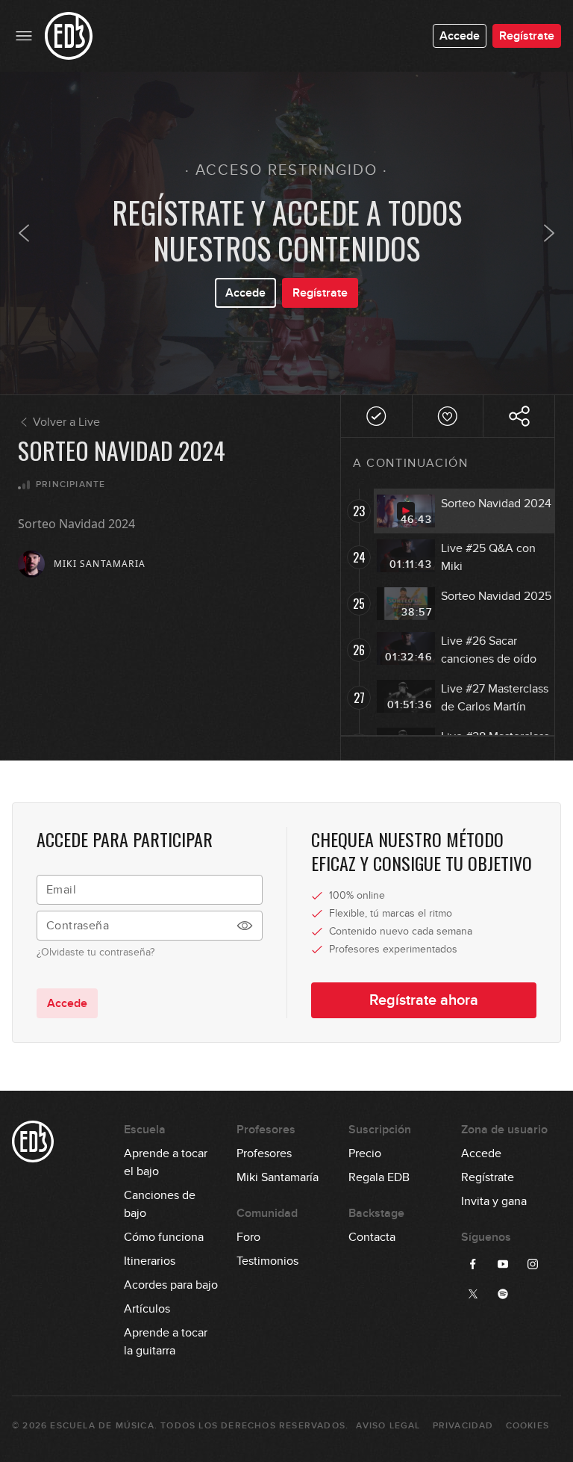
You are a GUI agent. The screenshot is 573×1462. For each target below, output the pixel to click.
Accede (459, 35)
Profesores (264, 1153)
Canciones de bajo (159, 1196)
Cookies (527, 1425)
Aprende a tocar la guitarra (165, 1333)
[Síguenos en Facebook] (473, 1264)
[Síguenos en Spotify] (503, 1294)
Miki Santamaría (278, 1177)
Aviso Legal (388, 1425)
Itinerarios (149, 1261)
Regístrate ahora (423, 1000)
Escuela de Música (102, 1425)
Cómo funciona (164, 1237)
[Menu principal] (24, 36)
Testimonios (267, 1261)
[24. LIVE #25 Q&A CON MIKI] (549, 233)
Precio (364, 1153)
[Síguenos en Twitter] (473, 1294)
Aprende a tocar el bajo (165, 1154)
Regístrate (526, 35)
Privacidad (463, 1425)
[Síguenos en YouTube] (503, 1264)
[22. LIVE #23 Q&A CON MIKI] (24, 233)
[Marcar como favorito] (448, 416)
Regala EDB (379, 1177)
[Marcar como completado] (376, 416)
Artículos (147, 1308)
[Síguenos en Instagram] (533, 1264)
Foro (248, 1237)
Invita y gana (494, 1201)
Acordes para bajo (171, 1284)
